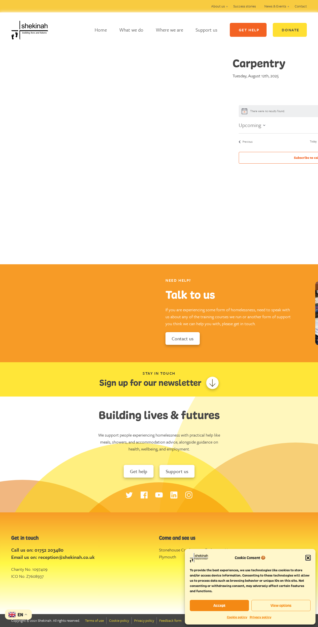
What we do (131, 29)
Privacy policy (260, 617)
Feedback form (170, 620)
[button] (308, 557)
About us (218, 6)
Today (313, 141)
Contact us (183, 338)
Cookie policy (237, 617)
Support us (206, 29)
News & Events (275, 6)
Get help (138, 471)
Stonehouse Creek (175, 550)
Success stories (244, 6)
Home (101, 29)
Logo (33, 30)
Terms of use (94, 620)
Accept (219, 605)
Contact (301, 6)
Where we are (169, 29)
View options (281, 605)
